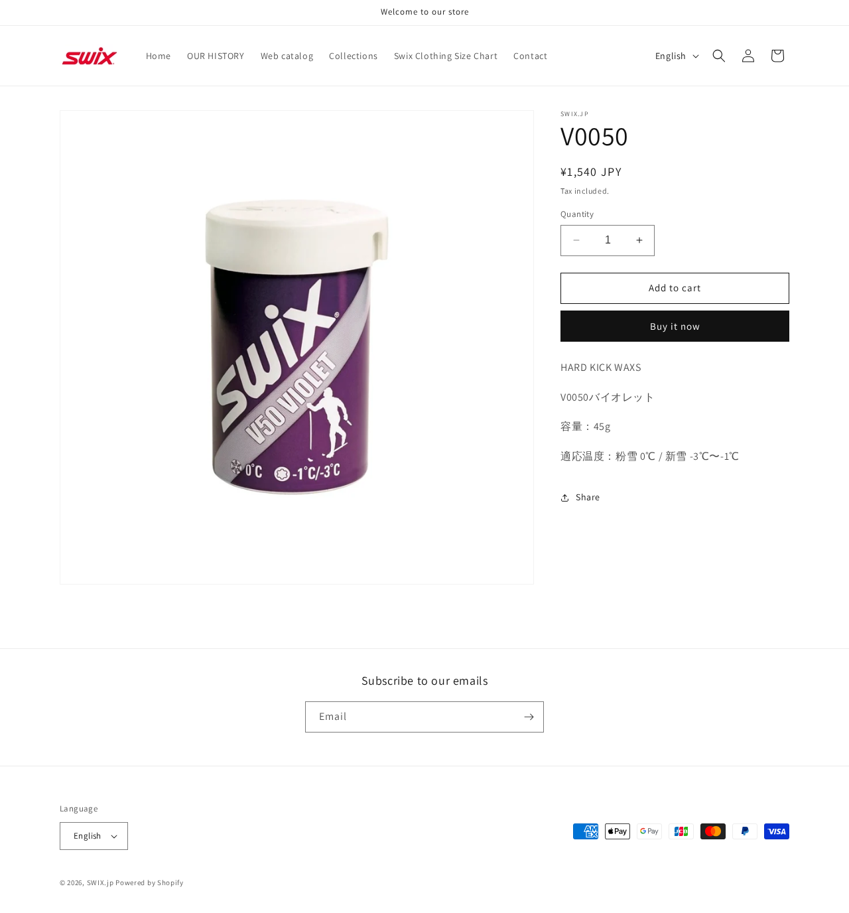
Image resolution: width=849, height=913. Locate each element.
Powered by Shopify (149, 882)
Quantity (577, 214)
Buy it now (675, 326)
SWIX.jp (100, 882)
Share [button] (588, 497)
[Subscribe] (528, 717)
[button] (719, 55)
